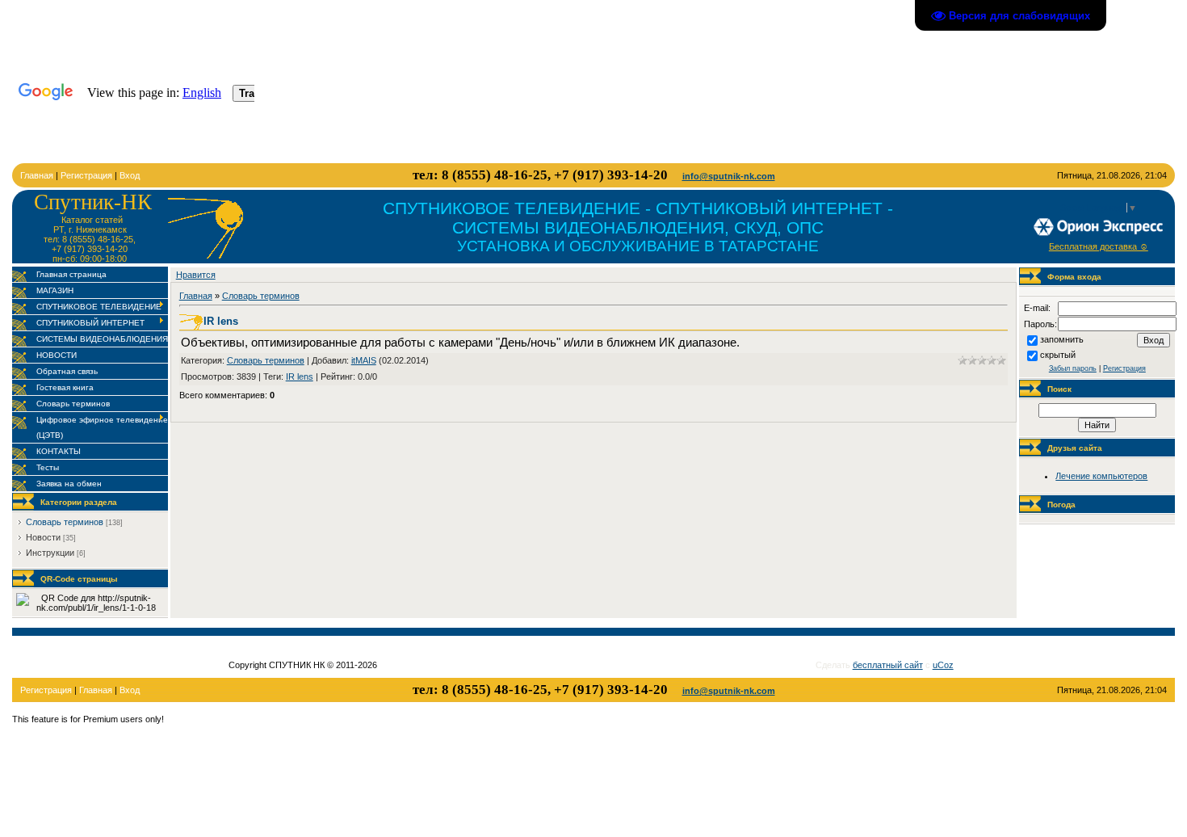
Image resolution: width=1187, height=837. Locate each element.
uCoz (943, 665)
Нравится (196, 275)
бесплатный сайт (888, 665)
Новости (43, 537)
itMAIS (363, 360)
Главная (36, 175)
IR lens (299, 376)
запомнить (1062, 339)
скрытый (1058, 355)
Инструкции (50, 552)
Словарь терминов (64, 522)
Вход (130, 175)
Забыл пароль (1073, 368)
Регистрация (86, 175)
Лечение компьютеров (1101, 476)
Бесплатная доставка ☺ (1098, 246)
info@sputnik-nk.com (728, 176)
